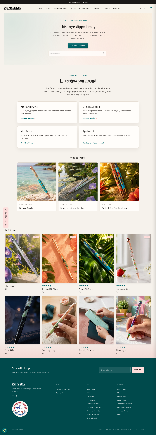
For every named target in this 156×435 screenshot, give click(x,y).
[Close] (6, 209)
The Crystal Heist (60, 8)
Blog (118, 393)
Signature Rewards (93, 414)
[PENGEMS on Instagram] (13, 396)
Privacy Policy (121, 400)
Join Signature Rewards (78, 2)
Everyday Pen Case (86, 350)
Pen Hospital (91, 400)
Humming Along (48, 350)
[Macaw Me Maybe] (96, 258)
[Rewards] (4, 430)
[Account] (145, 8)
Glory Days (9, 286)
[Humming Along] (59, 320)
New (41, 8)
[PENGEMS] (12, 8)
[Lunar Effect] (22, 320)
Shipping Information (94, 411)
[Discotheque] (133, 320)
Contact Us (90, 396)
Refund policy (121, 396)
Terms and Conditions (124, 404)
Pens (48, 8)
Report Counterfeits (124, 407)
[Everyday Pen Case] (96, 320)
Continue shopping (78, 45)
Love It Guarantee (93, 404)
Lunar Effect (10, 350)
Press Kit (120, 414)
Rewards (106, 8)
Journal (95, 8)
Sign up (137, 370)
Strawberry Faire (122, 289)
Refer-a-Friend (92, 418)
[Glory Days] (22, 258)
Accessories (84, 8)
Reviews (116, 8)
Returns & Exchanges (94, 407)
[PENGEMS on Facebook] (16, 396)
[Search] (140, 8)
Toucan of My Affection (51, 289)
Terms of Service (123, 411)
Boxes (73, 8)
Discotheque (121, 350)
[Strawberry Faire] (133, 258)
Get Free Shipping (6, 219)
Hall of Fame (121, 389)
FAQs (88, 393)
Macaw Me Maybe (86, 289)
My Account (91, 389)
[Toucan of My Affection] (59, 258)
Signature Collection (63, 389)
